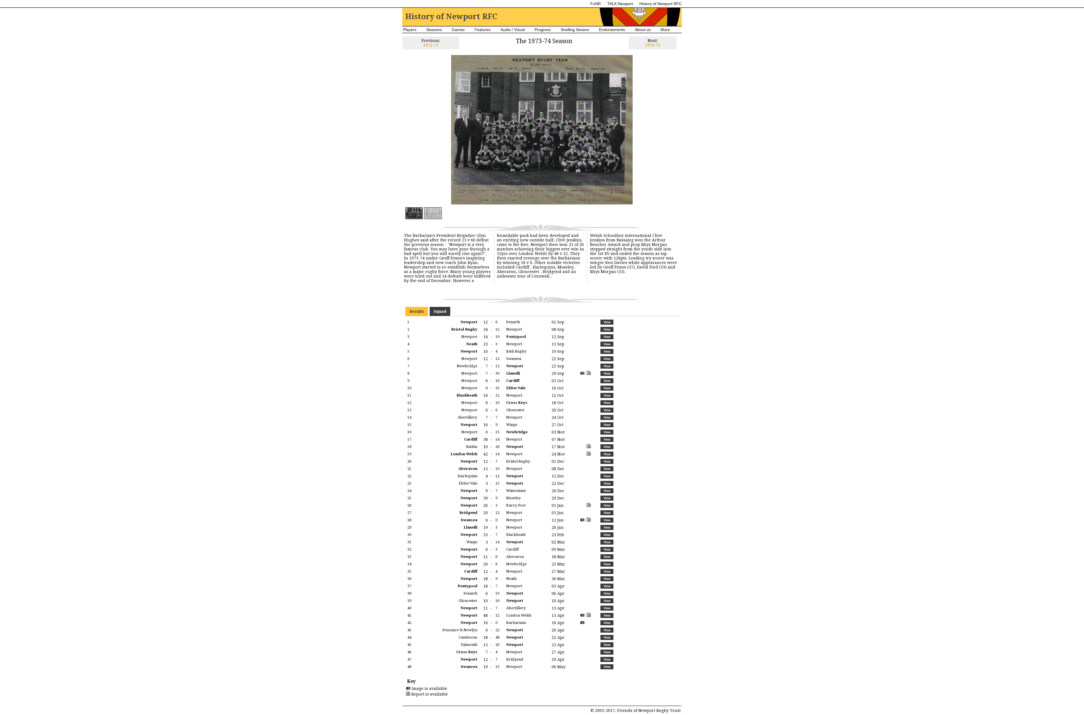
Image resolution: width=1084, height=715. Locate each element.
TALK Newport (620, 3)
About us (643, 29)
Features (483, 29)
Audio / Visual (513, 29)
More (665, 29)
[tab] (416, 311)
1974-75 (652, 45)
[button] (606, 322)
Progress (543, 29)
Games (458, 29)
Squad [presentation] (440, 311)
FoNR (595, 3)
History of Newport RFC (660, 3)
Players (409, 29)
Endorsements (612, 29)
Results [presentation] (416, 311)
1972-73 (430, 45)
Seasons (434, 29)
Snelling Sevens (575, 29)
